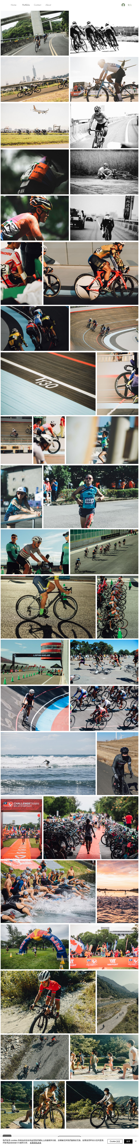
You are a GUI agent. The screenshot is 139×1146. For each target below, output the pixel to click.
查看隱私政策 (35, 1142)
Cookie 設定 (115, 1141)
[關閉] (135, 1141)
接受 (128, 1141)
